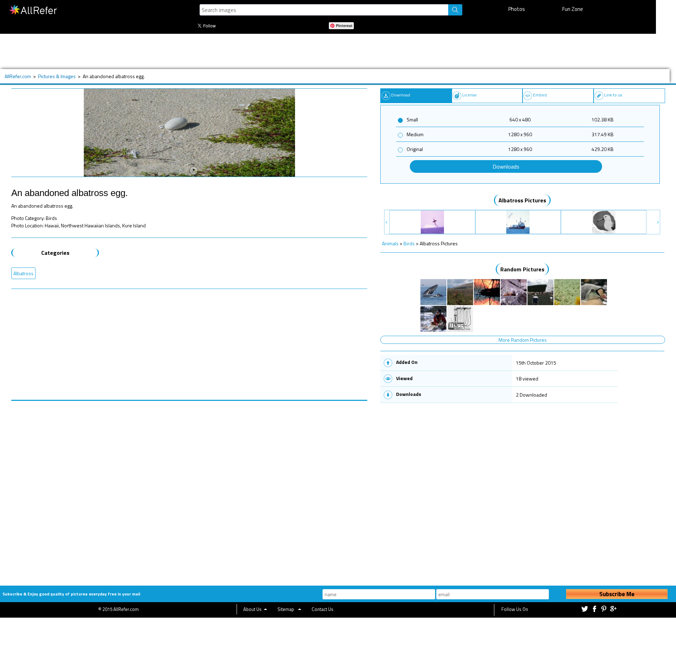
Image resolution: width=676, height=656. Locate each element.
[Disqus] (189, 489)
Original (415, 149)
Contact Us (322, 609)
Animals (390, 243)
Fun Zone (572, 9)
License (469, 95)
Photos (516, 9)
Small (412, 119)
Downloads (506, 166)
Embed (540, 95)
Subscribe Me (616, 594)
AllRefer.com (18, 76)
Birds (409, 243)
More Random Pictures (523, 339)
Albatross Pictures (522, 200)
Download (400, 95)
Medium (415, 134)
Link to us (613, 95)
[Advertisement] (238, 51)
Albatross (23, 273)
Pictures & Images (57, 76)
